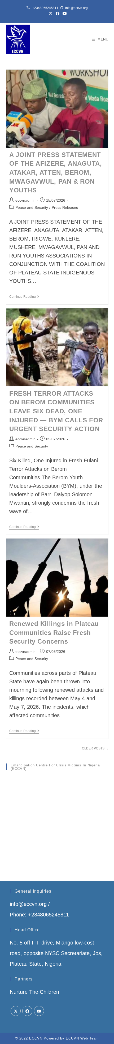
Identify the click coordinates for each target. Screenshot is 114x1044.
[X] (16, 1011)
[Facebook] (27, 1011)
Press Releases (65, 207)
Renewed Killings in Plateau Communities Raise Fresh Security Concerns (54, 632)
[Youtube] (39, 1011)
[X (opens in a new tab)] (50, 13)
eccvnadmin (25, 200)
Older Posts (95, 748)
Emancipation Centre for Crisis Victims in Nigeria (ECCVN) (55, 767)
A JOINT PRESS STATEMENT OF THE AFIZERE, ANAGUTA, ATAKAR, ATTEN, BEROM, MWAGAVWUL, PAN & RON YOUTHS (55, 172)
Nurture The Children (34, 992)
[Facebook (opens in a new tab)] (57, 13)
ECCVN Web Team (82, 1038)
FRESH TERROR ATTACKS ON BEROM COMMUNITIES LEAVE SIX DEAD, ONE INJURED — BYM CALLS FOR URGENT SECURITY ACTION (56, 411)
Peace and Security (31, 207)
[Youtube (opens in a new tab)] (64, 13)
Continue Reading (24, 297)
